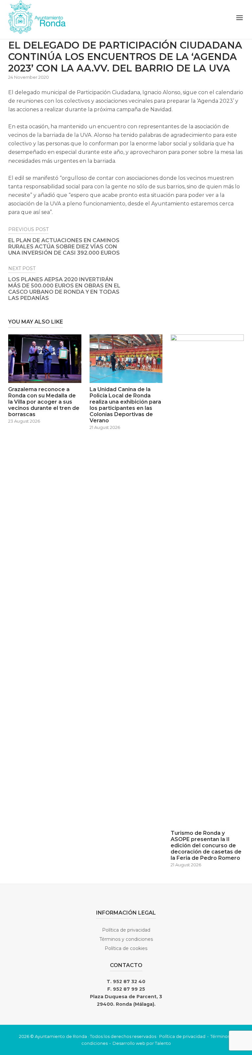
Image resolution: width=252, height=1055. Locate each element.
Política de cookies (126, 948)
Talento (163, 1043)
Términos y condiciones (126, 939)
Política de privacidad (126, 930)
